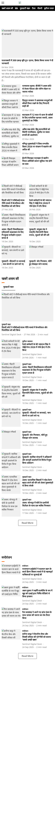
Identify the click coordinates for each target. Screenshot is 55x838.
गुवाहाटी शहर (25, 8)
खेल (16, 8)
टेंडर (34, 8)
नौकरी (39, 8)
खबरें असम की (7, 8)
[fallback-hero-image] (27, 43)
